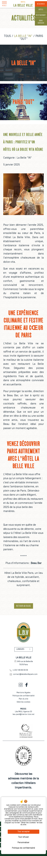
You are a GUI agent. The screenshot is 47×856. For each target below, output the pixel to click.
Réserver (41, 4)
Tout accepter (23, 832)
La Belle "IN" (23, 36)
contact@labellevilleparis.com (25, 674)
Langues (20, 649)
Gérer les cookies (23, 702)
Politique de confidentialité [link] (23, 848)
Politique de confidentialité (23, 696)
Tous (7, 36)
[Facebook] (26, 686)
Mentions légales (23, 693)
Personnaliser (23, 843)
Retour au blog (23, 606)
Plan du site (23, 699)
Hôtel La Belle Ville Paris (18, 573)
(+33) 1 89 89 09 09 (20, 670)
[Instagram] (21, 686)
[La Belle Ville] (23, 4)
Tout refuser (23, 837)
